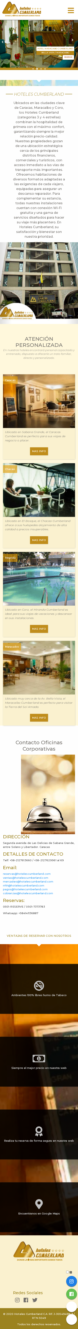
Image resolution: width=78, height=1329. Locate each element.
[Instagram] (17, 1301)
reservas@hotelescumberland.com (27, 873)
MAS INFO (39, 451)
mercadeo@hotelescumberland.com (28, 881)
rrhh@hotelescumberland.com (23, 885)
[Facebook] (26, 1301)
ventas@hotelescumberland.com (25, 877)
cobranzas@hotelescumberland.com (28, 893)
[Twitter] (34, 1301)
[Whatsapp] (71, 1319)
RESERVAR (68, 57)
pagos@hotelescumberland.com (25, 889)
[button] (6, 283)
